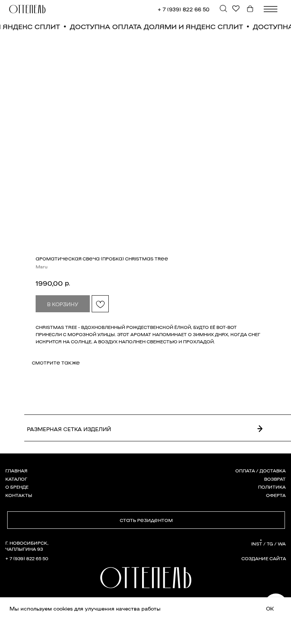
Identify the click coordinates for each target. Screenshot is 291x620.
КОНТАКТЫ (18, 495)
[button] (146, 520)
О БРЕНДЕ (16, 486)
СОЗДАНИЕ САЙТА (263, 558)
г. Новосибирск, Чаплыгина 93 (26, 545)
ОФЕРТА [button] (276, 495)
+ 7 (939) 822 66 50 (184, 9)
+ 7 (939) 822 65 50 (26, 558)
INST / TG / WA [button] (268, 543)
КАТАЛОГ (16, 478)
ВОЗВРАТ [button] (275, 478)
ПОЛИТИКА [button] (272, 486)
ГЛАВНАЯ (16, 470)
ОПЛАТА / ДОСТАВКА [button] (260, 470)
